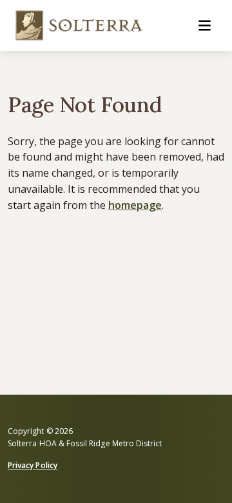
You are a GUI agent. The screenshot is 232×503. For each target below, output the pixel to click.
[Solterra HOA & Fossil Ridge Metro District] (79, 25)
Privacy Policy (32, 465)
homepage (135, 205)
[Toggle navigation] (205, 25)
